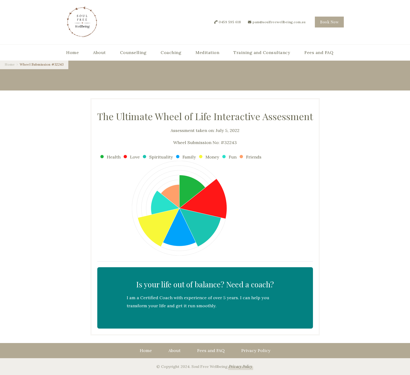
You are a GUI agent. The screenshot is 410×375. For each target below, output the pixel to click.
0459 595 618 (230, 22)
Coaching (171, 52)
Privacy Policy (255, 350)
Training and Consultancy (261, 52)
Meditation (207, 52)
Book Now (329, 21)
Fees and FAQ (318, 52)
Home (72, 52)
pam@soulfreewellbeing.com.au (278, 22)
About (99, 52)
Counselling (133, 52)
